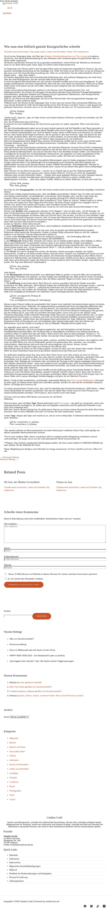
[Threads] (104, 907)
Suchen (7, 611)
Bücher (13, 743)
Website (7, 565)
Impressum (14, 859)
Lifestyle (13, 778)
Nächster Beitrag (9, 459)
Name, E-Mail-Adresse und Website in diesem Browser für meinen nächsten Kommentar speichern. (53, 574)
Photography (15, 791)
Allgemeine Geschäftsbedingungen (25, 866)
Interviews (14, 760)
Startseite (13, 855)
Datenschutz (14, 862)
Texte (69, 52)
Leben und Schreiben (56, 52)
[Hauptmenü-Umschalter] (10, 8)
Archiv (6, 717)
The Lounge (63, 403)
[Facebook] (85, 907)
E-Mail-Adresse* (11, 557)
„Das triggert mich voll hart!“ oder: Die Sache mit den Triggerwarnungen (42, 661)
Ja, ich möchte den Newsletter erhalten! (25, 579)
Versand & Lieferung (18, 877)
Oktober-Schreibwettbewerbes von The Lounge (65, 56)
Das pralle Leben (38, 52)
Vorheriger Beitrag (9, 457)
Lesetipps (14, 773)
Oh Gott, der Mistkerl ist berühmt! (22, 482)
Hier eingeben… (11, 524)
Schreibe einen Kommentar (16, 52)
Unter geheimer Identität (30, 682)
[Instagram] (91, 907)
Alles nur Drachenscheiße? (22, 639)
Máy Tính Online (17, 687)
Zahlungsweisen (16, 881)
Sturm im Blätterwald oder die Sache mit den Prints (32, 650)
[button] (7, 13)
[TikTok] (98, 907)
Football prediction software (22, 691)
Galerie (13, 756)
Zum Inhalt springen (9, 1)
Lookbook (14, 782)
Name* (7, 548)
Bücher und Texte (17, 747)
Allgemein (14, 738)
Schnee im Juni (64, 482)
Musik (12, 786)
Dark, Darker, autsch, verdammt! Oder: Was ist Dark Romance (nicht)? (52, 696)
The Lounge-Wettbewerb (82, 380)
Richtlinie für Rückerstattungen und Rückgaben (30, 874)
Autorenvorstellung (18, 644)
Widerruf (13, 870)
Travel (12, 799)
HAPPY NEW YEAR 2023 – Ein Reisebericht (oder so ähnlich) (37, 656)
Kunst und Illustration (19, 764)
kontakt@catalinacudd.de (21, 845)
